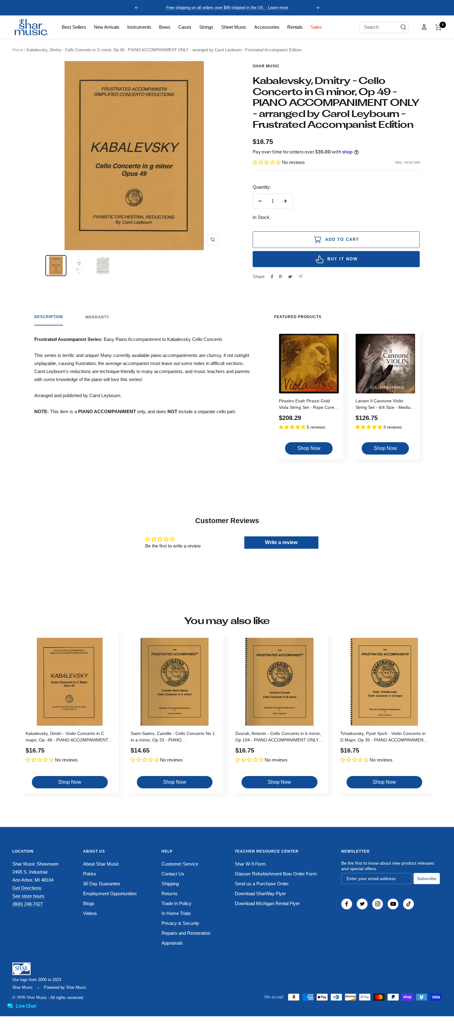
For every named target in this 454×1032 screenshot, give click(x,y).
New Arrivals (107, 27)
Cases (184, 27)
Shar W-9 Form (250, 863)
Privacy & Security (180, 923)
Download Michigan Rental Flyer (267, 903)
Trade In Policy (176, 903)
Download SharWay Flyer (260, 893)
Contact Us (173, 873)
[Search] (403, 27)
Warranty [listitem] (97, 317)
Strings (206, 27)
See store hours (28, 896)
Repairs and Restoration (186, 933)
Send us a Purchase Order (262, 883)
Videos (90, 913)
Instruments (139, 27)
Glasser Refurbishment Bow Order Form (276, 873)
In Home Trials (176, 913)
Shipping (170, 883)
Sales (316, 27)
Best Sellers (74, 27)
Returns (170, 893)
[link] (74, 27)
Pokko (89, 873)
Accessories (267, 27)
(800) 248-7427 (27, 904)
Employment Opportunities (110, 893)
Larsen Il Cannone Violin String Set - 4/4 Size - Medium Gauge (384, 405)
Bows (164, 27)
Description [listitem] (48, 317)
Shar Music (266, 66)
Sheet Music (233, 27)
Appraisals (172, 943)
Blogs (89, 903)
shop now (309, 448)
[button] (438, 27)
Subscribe (426, 878)
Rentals (295, 27)
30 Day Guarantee (101, 883)
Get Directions (26, 888)
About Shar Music (101, 863)
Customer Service (180, 863)
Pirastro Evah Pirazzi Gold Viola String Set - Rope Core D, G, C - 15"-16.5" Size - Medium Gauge (306, 405)
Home (17, 50)
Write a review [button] (281, 542)
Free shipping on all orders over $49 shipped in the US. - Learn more (227, 7)
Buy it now (342, 259)
